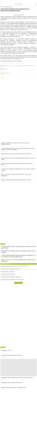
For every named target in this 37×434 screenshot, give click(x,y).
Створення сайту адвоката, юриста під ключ (11, 355)
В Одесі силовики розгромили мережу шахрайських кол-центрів (16, 179)
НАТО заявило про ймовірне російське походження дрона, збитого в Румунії (17, 164)
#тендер (1, 66)
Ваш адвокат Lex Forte (6, 350)
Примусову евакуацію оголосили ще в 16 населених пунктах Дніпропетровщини (15, 143)
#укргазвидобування (20, 65)
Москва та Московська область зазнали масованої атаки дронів (16, 153)
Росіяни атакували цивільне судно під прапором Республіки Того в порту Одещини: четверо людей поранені (18, 149)
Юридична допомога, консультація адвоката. (11, 382)
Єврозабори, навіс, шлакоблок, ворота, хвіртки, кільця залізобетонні (17, 377)
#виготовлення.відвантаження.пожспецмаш (6, 65)
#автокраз (15, 65)
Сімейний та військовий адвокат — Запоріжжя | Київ (13, 387)
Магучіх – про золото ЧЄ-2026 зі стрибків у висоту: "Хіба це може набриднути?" (16, 175)
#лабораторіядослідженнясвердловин (29, 65)
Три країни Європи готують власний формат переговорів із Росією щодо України (17, 158)
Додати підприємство (18, 282)
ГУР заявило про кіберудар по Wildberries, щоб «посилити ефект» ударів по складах (18, 169)
